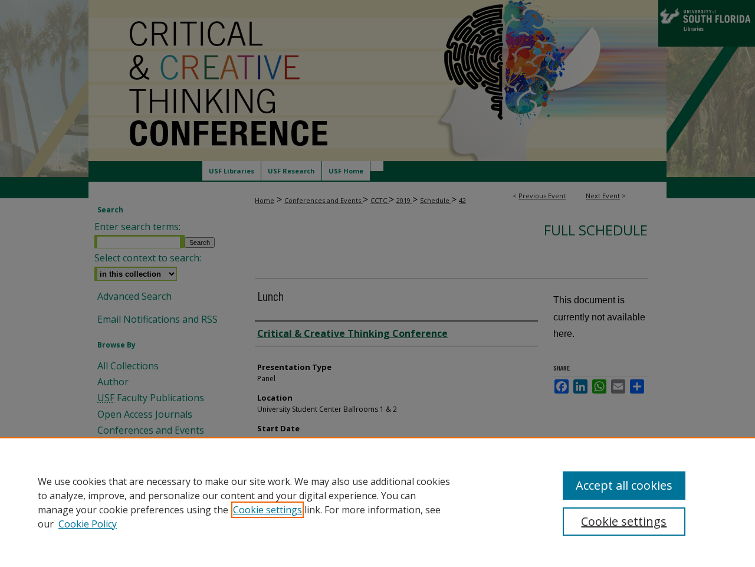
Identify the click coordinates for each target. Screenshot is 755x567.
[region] (377, 502)
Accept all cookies (624, 485)
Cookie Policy (87, 523)
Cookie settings (267, 509)
